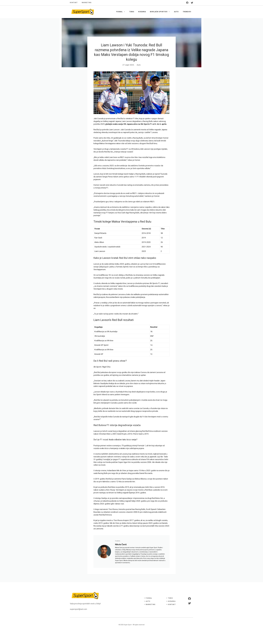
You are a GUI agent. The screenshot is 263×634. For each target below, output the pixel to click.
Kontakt (74, 2)
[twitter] (192, 3)
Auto (176, 12)
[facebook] (187, 3)
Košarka (142, 12)
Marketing (87, 2)
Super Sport (128, 624)
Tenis (131, 12)
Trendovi (187, 12)
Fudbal (119, 12)
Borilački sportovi (158, 12)
